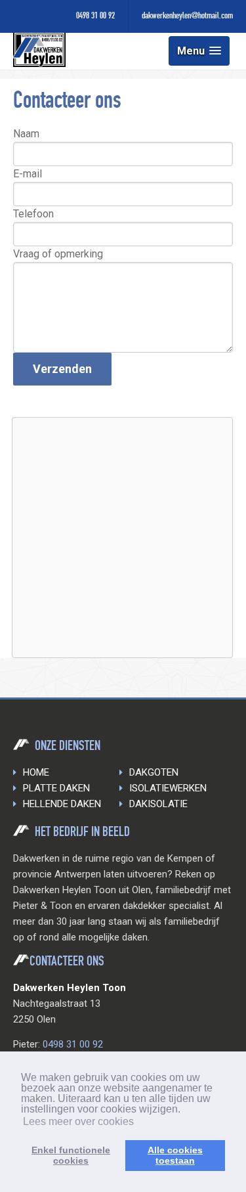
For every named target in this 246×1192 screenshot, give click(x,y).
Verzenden (62, 369)
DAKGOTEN (153, 772)
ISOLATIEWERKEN (168, 788)
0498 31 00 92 (95, 16)
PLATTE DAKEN (56, 788)
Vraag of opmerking (58, 254)
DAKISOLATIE (158, 804)
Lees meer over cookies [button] (78, 1121)
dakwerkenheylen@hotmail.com (187, 16)
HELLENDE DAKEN (62, 804)
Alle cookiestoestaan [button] (175, 1155)
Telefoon (33, 214)
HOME (36, 772)
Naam (26, 133)
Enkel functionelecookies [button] (70, 1155)
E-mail (27, 173)
